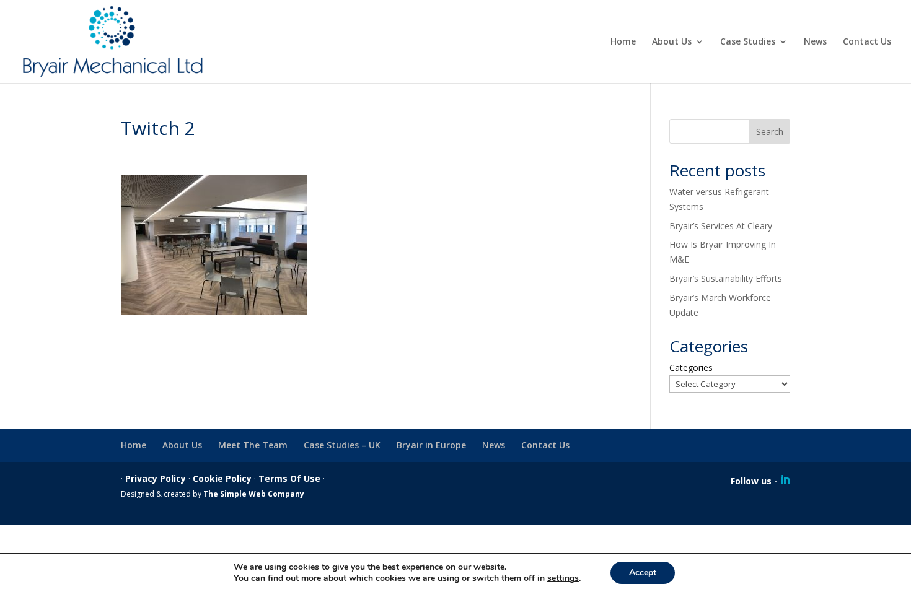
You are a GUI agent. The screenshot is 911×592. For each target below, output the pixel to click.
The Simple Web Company (253, 494)
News (815, 42)
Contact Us (867, 42)
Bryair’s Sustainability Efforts (725, 278)
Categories (691, 367)
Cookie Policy (222, 478)
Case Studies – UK (342, 445)
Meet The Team (253, 445)
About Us (672, 42)
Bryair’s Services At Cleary (720, 226)
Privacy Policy (155, 478)
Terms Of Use (289, 478)
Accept (642, 572)
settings (563, 578)
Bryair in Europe (431, 445)
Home (623, 42)
